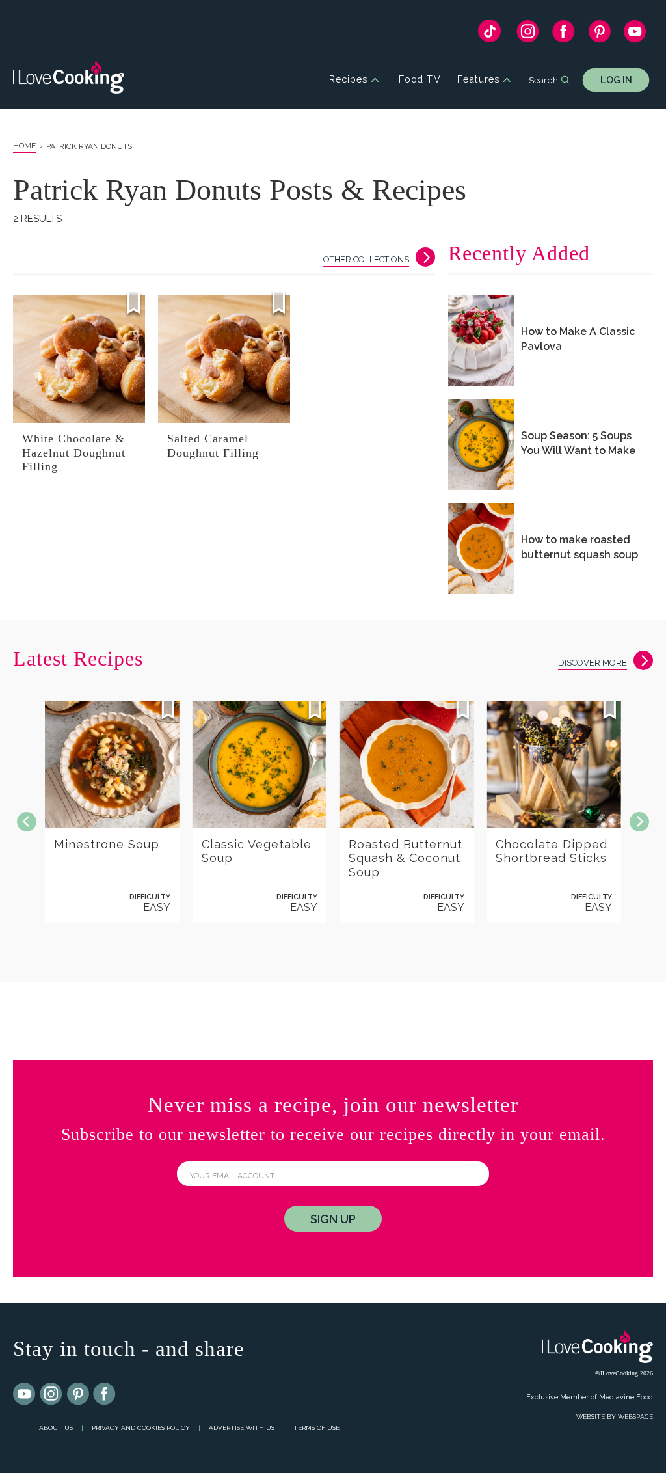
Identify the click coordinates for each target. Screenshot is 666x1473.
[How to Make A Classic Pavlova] (481, 340)
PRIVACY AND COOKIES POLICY (141, 1427)
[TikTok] (489, 34)
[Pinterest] (599, 34)
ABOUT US (56, 1427)
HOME (24, 145)
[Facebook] (563, 34)
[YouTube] (635, 34)
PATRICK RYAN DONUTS (89, 146)
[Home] (68, 80)
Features (478, 79)
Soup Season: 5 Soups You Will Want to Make (578, 443)
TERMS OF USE (316, 1427)
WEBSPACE (635, 1416)
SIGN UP (333, 1219)
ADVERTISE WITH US (241, 1427)
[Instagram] (528, 34)
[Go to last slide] (26, 821)
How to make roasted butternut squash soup (579, 547)
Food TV (420, 79)
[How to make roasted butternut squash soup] (481, 548)
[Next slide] (639, 821)
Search (543, 79)
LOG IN (616, 79)
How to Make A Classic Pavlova (578, 339)
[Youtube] (24, 1394)
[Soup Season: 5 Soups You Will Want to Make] (481, 444)
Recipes (348, 79)
